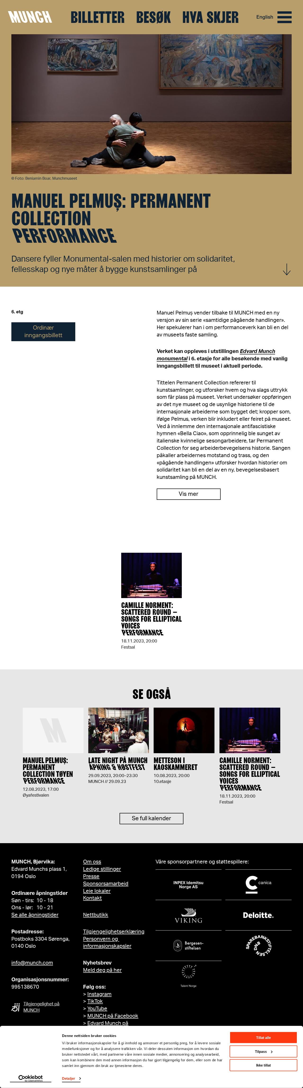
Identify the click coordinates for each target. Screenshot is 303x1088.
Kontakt (92, 898)
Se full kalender (151, 818)
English (264, 17)
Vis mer (188, 494)
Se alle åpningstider (34, 915)
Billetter (98, 17)
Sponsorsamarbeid (105, 883)
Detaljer (68, 1078)
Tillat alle (263, 1038)
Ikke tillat (263, 1065)
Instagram (99, 994)
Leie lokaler (97, 891)
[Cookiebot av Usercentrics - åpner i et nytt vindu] (30, 1078)
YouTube (97, 1008)
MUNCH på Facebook (112, 1016)
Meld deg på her (102, 970)
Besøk (153, 17)
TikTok (95, 1001)
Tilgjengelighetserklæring (113, 931)
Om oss (92, 861)
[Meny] (284, 17)
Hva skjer (210, 17)
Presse (91, 876)
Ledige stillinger (102, 869)
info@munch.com (32, 962)
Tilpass (261, 1051)
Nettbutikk (95, 915)
